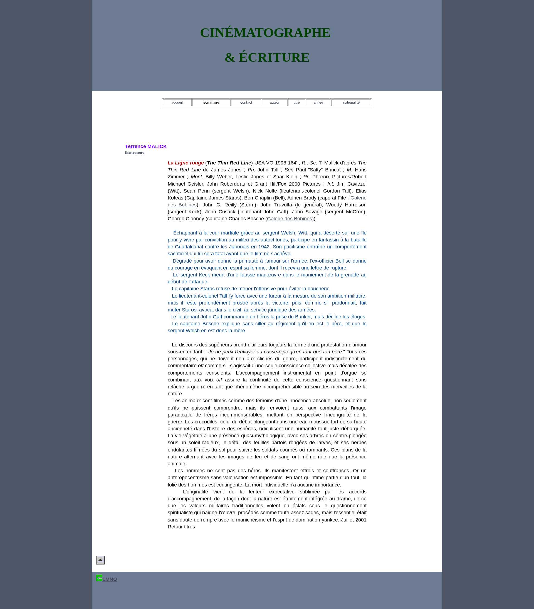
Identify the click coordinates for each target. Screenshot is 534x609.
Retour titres (181, 527)
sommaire (211, 102)
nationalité (351, 102)
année (318, 102)
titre (297, 102)
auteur (275, 102)
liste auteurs (134, 152)
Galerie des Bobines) (290, 218)
